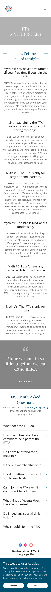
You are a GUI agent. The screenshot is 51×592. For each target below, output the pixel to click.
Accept (37, 585)
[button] (45, 8)
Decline (13, 585)
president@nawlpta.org (36, 407)
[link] (8, 8)
